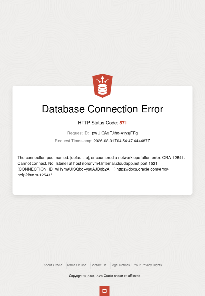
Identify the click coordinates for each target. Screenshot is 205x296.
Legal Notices (120, 264)
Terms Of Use (76, 264)
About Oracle (53, 264)
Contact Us (98, 264)
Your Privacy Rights (148, 264)
